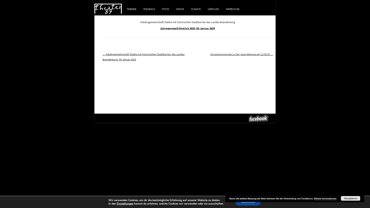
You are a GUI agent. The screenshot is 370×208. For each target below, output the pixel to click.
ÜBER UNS (213, 9)
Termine (131, 9)
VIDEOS (180, 9)
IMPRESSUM (232, 9)
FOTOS (165, 9)
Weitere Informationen (325, 198)
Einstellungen (125, 203)
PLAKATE (196, 9)
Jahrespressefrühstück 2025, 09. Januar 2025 (188, 28)
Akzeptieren (350, 198)
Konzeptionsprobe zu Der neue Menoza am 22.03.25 (241, 54)
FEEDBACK (149, 9)
